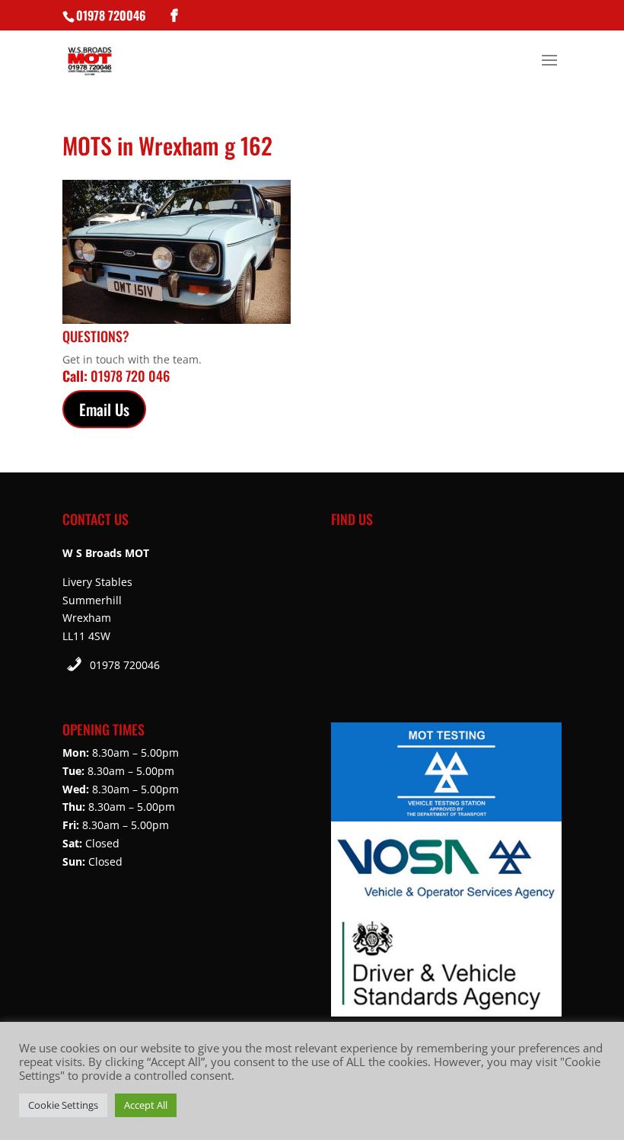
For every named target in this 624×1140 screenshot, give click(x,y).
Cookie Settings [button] (63, 1105)
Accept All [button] (145, 1105)
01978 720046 (125, 665)
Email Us (104, 409)
